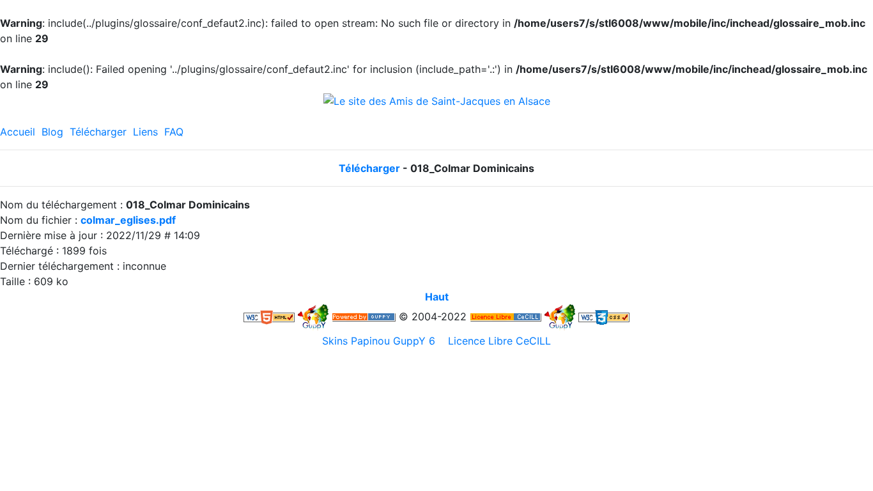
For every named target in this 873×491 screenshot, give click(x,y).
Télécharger (98, 131)
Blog (52, 131)
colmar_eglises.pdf (128, 220)
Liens (145, 131)
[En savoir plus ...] (505, 316)
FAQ (173, 131)
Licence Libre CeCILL (498, 340)
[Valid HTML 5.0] (269, 316)
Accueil (17, 131)
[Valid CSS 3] (604, 316)
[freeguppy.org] (364, 316)
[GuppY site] (313, 316)
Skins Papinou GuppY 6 (382, 340)
